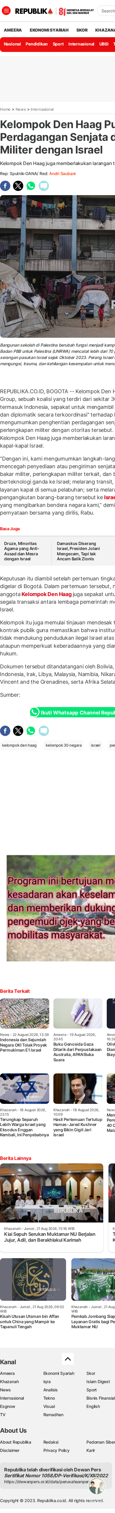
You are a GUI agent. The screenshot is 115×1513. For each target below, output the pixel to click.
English (93, 1406)
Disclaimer (9, 1450)
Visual (49, 1406)
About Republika (15, 1442)
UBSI (104, 43)
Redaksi (51, 1442)
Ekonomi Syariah (49, 29)
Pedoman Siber (100, 1442)
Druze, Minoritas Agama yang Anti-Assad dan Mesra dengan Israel (22, 551)
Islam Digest (98, 1381)
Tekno (49, 1398)
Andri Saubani (62, 173)
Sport (58, 43)
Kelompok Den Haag (47, 594)
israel (95, 745)
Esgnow (7, 1406)
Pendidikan (37, 43)
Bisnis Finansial (100, 1398)
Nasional (12, 43)
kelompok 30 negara (63, 745)
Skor (90, 1373)
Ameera (7, 1373)
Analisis (50, 1389)
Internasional (81, 43)
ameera (13, 29)
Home (5, 109)
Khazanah (9, 1381)
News (21, 109)
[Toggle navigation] (6, 10)
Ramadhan (53, 1414)
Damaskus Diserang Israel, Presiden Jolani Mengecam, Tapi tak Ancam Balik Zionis (78, 551)
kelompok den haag (19, 745)
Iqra (47, 1381)
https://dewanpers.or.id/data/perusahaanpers (47, 1481)
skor (81, 29)
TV (3, 1414)
